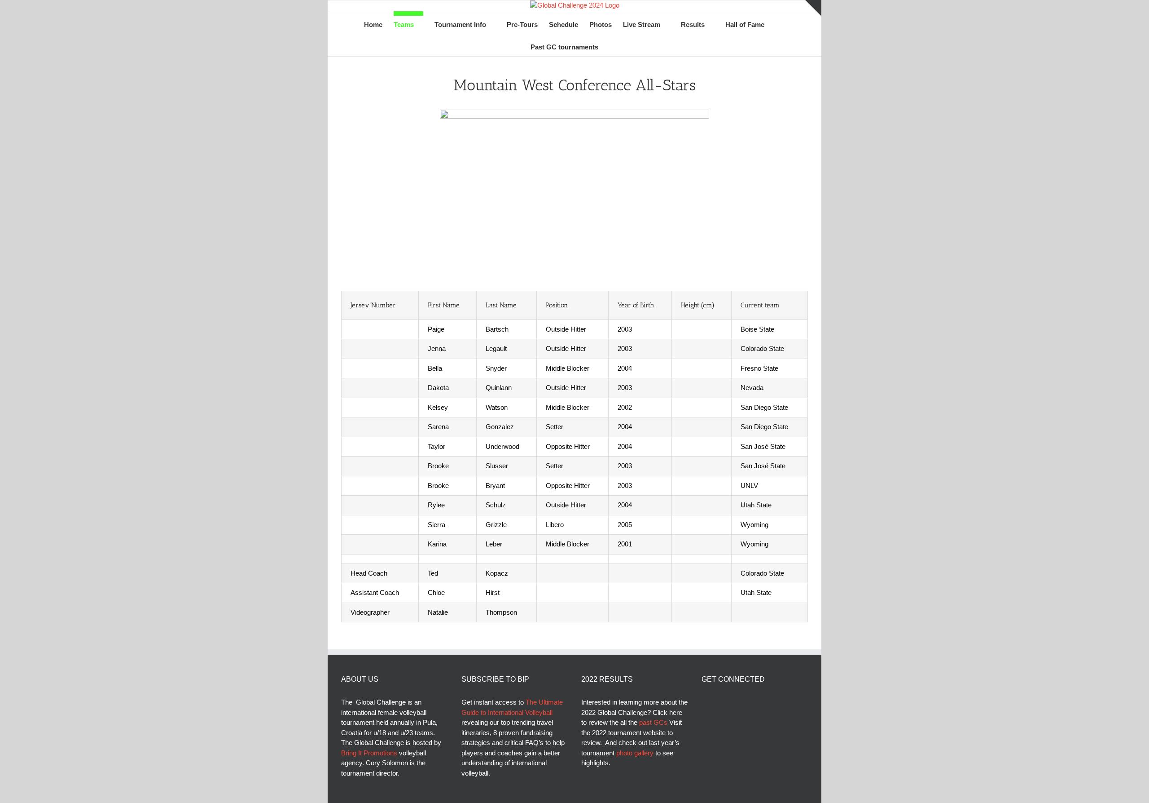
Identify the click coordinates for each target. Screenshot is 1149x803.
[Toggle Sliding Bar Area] (813, 8)
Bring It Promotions (369, 753)
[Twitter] (716, 702)
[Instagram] (740, 702)
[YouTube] (728, 702)
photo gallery (635, 753)
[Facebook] (704, 702)
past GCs (653, 722)
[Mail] (752, 702)
